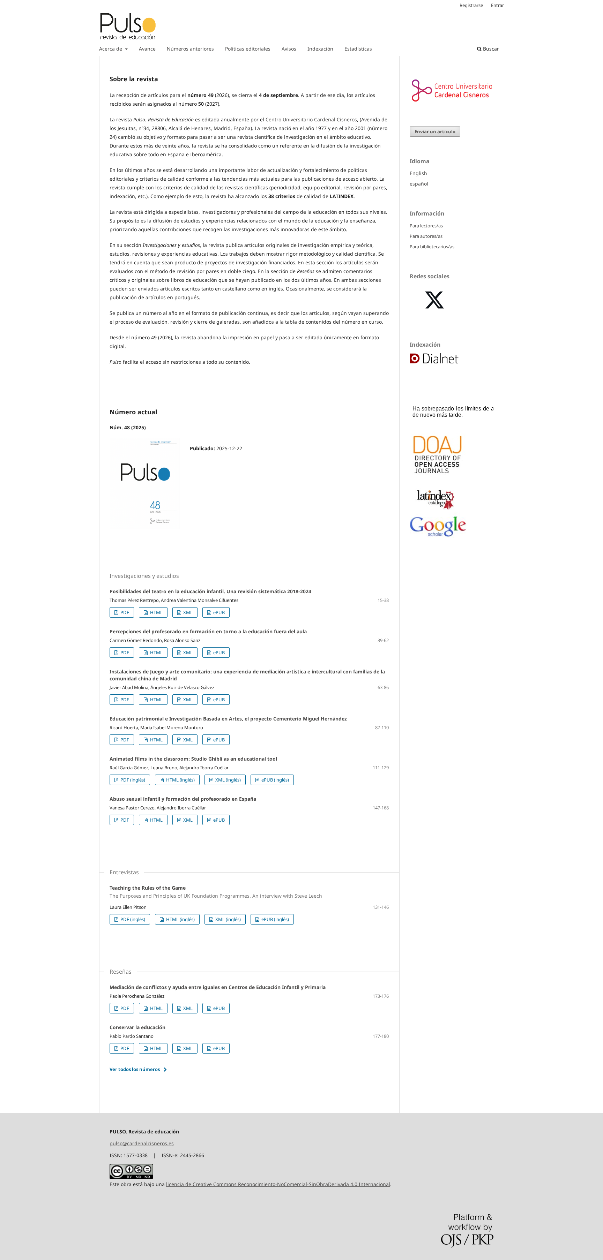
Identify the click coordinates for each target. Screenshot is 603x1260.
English (418, 173)
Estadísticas (358, 48)
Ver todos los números (135, 1069)
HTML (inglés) (180, 780)
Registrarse (471, 5)
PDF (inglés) (132, 780)
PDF (124, 612)
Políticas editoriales (247, 48)
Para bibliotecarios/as (432, 246)
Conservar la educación (137, 1027)
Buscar (490, 48)
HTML (156, 612)
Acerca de (111, 48)
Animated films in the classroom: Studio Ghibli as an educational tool (193, 758)
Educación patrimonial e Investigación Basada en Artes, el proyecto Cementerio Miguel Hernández (228, 718)
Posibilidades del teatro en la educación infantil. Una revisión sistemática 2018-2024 (210, 591)
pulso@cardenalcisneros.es (142, 1143)
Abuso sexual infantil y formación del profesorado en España (183, 798)
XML (187, 612)
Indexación (320, 48)
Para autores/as (426, 236)
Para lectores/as (426, 225)
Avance (147, 48)
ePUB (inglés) (274, 780)
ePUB (218, 612)
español (419, 183)
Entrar (497, 5)
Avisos (289, 48)
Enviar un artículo (435, 131)
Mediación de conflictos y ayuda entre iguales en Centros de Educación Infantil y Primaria (218, 987)
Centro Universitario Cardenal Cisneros (311, 119)
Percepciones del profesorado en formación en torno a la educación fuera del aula (208, 631)
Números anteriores (190, 48)
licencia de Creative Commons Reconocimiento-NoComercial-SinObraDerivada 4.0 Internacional (278, 1184)
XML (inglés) (227, 780)
